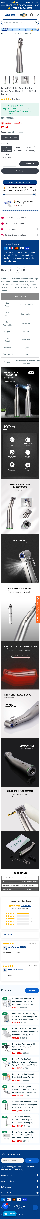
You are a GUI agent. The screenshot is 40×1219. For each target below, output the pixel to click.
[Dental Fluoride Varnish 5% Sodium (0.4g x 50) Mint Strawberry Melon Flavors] (6, 1136)
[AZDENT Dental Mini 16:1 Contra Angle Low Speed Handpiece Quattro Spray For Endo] (6, 1121)
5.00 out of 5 (26, 906)
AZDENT (19, 1215)
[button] (6, 99)
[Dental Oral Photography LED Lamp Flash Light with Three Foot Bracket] (6, 1048)
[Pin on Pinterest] (24, 270)
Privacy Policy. (17, 1170)
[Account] (31, 15)
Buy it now (20, 171)
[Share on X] (17, 270)
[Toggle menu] (2, 15)
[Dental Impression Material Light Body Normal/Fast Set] (6, 1077)
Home (3, 33)
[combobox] (20, 22)
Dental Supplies (15, 33)
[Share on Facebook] (10, 270)
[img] (8, 944)
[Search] (35, 22)
